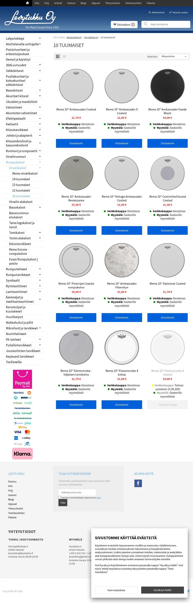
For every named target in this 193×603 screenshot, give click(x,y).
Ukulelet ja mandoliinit (21, 102)
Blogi (83, 3)
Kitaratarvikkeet (17, 130)
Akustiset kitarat (17, 96)
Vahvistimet (14, 107)
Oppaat (96, 3)
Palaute (151, 3)
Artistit (58, 3)
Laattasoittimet (16, 292)
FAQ (46, 3)
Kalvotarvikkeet (20, 244)
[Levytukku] (30, 17)
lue (98, 497)
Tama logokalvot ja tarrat (21, 225)
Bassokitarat (14, 90)
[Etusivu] (27, 3)
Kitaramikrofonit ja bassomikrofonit (18, 143)
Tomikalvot (17, 233)
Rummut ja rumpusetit (21, 151)
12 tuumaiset (21, 190)
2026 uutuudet (16, 65)
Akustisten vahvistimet (21, 113)
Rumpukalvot (15, 162)
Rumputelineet (16, 269)
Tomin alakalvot (20, 238)
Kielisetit (12, 124)
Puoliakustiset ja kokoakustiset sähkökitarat (17, 80)
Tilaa (62, 502)
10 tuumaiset (21, 196)
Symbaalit (13, 280)
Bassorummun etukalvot (19, 215)
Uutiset (71, 3)
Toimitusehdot (133, 3)
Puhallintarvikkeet (18, 345)
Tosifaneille (14, 362)
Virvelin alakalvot (20, 202)
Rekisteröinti (158, 12)
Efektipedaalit (16, 118)
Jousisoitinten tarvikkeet (23, 351)
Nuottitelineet (16, 334)
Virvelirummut (16, 157)
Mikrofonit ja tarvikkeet (22, 328)
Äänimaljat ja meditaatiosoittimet (20, 299)
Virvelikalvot (17, 168)
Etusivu (12, 481)
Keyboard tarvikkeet (20, 356)
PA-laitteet (13, 339)
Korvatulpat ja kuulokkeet (15, 309)
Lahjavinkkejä (15, 38)
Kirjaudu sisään (180, 12)
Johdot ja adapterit (19, 135)
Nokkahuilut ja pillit (19, 322)
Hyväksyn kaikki (163, 590)
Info (37, 3)
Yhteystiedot (112, 3)
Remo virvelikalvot (25, 173)
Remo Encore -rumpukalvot (19, 251)
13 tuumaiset (21, 185)
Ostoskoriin (76, 143)
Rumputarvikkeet (18, 275)
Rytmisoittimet (16, 286)
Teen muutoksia (116, 590)
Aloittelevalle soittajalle (22, 44)
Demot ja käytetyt (18, 59)
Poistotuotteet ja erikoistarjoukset (18, 52)
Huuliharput (14, 317)
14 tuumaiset (21, 179)
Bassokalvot (17, 207)
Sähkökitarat (15, 71)
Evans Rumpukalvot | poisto (23, 261)
